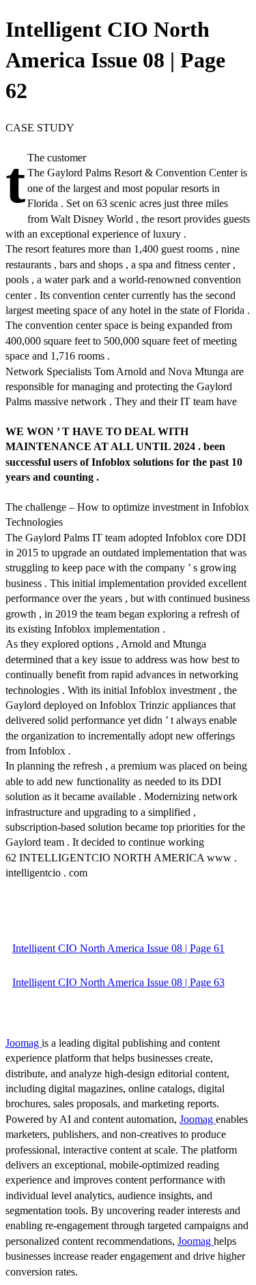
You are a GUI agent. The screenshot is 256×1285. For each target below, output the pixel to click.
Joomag (23, 1043)
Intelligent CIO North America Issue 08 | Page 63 (118, 982)
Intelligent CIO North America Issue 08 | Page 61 (118, 948)
